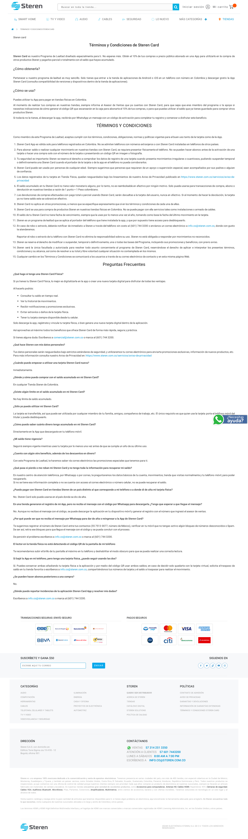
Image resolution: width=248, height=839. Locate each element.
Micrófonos (57, 789)
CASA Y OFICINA (81, 701)
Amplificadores (97, 789)
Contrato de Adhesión (192, 692)
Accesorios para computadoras (151, 786)
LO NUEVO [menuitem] (161, 19)
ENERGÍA (78, 697)
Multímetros (111, 789)
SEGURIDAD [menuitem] (133, 19)
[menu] (124, 19)
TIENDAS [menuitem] (227, 19)
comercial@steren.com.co (68, 337)
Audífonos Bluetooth (41, 789)
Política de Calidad (137, 714)
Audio (23, 692)
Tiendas (131, 701)
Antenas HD (171, 786)
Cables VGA (26, 789)
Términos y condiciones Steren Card (199, 710)
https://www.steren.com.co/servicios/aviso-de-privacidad (119, 356)
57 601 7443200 (170, 752)
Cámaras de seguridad (217, 786)
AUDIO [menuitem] (83, 19)
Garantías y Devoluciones (194, 701)
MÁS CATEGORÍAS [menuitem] (190, 19)
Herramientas (28, 701)
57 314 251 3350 (156, 747)
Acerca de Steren (136, 697)
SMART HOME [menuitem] (26, 19)
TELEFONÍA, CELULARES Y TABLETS (37, 710)
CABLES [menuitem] (106, 19)
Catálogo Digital (136, 706)
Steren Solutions (136, 710)
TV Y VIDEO (26, 714)
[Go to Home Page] (12, 29)
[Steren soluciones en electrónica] (26, 6)
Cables (24, 706)
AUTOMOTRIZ (80, 710)
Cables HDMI (183, 786)
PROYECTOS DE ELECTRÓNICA (88, 706)
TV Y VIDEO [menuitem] (57, 19)
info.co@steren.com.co (201, 226)
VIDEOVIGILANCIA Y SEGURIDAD (35, 719)
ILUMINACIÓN (80, 692)
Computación (28, 697)
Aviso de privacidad (190, 697)
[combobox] (120, 7)
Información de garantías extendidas (200, 706)
